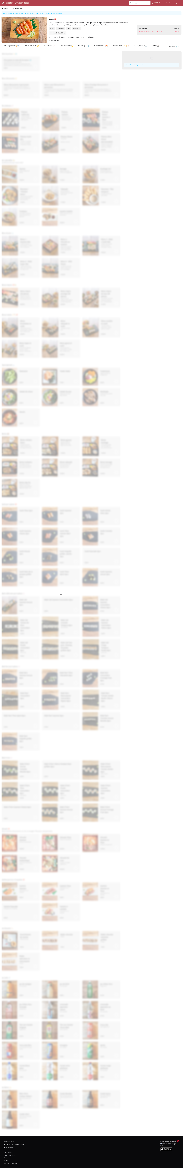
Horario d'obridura (58, 33)
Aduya (6, 1160)
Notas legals (8, 1152)
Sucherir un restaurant (11, 1163)
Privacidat (7, 1158)
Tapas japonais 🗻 (140, 46)
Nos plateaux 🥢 (49, 46)
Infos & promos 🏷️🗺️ (11, 46)
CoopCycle (173, 1141)
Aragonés (177, 3)
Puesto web (54, 41)
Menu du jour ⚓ (83, 46)
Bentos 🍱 (155, 46)
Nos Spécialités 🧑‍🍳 (66, 46)
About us (7, 1150)
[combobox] (140, 3)
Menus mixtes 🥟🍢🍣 (121, 46)
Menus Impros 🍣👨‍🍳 (101, 46)
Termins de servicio (10, 1155)
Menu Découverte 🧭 (31, 46)
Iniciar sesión (163, 3)
